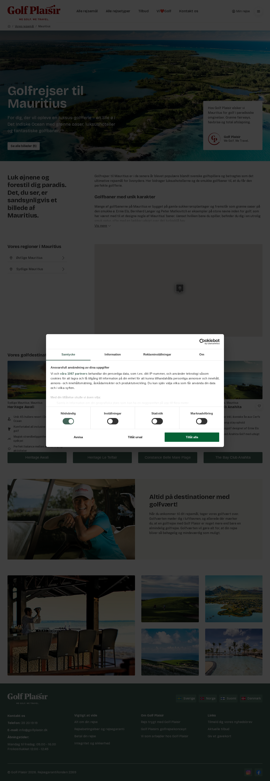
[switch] (112, 421)
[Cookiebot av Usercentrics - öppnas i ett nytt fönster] (202, 342)
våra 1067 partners (73, 373)
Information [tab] (113, 354)
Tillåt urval (135, 437)
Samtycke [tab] (68, 354)
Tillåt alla (192, 437)
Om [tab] (201, 354)
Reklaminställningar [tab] (157, 354)
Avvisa (78, 437)
